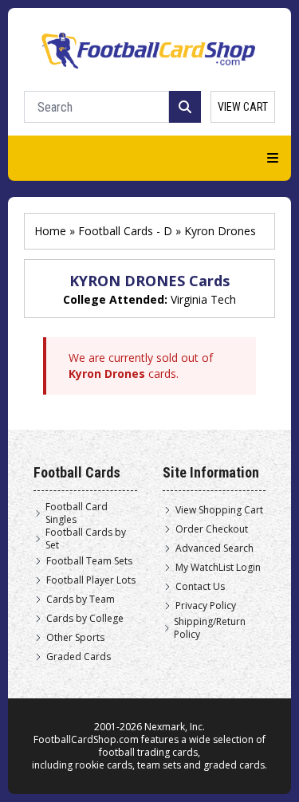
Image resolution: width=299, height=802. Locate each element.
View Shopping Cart (219, 510)
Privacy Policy (205, 606)
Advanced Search (214, 548)
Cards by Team (80, 599)
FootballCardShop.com (86, 739)
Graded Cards (78, 657)
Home (50, 230)
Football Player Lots (91, 580)
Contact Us (200, 586)
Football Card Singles (76, 513)
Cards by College (85, 618)
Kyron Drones (220, 230)
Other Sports (75, 637)
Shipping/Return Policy (210, 628)
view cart (243, 106)
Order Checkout (211, 529)
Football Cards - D (125, 230)
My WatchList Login (218, 567)
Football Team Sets (89, 561)
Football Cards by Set (85, 539)
